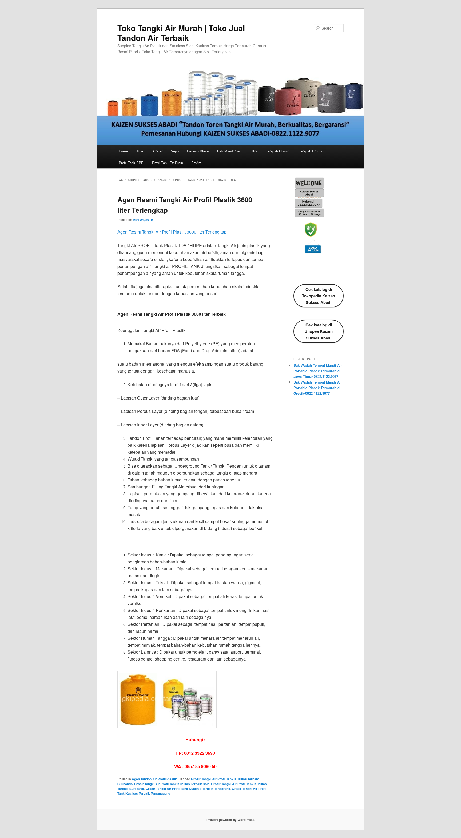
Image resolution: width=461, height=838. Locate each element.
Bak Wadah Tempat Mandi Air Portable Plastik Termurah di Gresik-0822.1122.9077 (317, 388)
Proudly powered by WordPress (230, 819)
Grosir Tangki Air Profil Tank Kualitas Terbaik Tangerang (188, 788)
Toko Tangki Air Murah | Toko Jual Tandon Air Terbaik (181, 32)
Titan (140, 150)
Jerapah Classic (278, 150)
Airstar (157, 150)
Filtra (253, 150)
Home (123, 150)
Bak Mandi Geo (229, 150)
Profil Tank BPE (131, 162)
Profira (196, 162)
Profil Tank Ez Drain (167, 162)
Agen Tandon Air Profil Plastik (154, 779)
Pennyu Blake (198, 150)
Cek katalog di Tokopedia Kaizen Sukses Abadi (318, 295)
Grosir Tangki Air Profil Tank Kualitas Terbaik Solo (171, 783)
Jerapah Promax (311, 150)
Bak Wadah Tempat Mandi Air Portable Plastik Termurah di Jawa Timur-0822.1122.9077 (317, 371)
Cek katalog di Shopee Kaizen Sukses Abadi (319, 331)
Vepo (175, 150)
